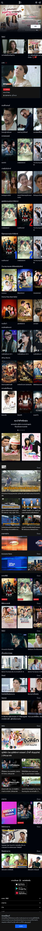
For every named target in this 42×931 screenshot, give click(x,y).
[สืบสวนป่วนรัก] (31, 447)
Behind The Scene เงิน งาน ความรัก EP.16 (13, 672)
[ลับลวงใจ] (25, 402)
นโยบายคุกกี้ (27, 922)
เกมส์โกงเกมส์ (20, 228)
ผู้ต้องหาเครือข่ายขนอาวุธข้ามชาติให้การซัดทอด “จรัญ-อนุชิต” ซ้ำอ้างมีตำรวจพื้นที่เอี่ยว (11, 512)
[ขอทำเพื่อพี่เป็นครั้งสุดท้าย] (14, 46)
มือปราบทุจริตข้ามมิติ (7, 385)
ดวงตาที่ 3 (36, 415)
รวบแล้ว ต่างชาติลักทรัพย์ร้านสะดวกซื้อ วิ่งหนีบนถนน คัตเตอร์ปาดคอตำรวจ (31, 528)
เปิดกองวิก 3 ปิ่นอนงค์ (33, 870)
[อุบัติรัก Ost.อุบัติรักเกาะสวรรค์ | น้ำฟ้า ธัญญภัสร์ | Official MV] (21, 739)
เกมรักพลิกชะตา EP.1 (7, 354)
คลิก (35, 26)
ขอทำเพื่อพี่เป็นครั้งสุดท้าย (8, 55)
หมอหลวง (4, 293)
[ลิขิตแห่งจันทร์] (25, 280)
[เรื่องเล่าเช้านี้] (14, 543)
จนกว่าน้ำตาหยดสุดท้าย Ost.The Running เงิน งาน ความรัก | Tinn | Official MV (31, 790)
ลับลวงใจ (19, 415)
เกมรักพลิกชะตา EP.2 (23, 354)
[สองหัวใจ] (9, 150)
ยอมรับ (21, 926)
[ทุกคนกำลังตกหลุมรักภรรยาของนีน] (25, 182)
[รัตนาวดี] (11, 447)
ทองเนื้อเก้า (4, 324)
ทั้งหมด (38, 468)
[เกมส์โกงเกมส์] (25, 215)
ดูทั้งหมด (14, 95)
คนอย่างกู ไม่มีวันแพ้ (22, 132)
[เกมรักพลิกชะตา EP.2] (25, 341)
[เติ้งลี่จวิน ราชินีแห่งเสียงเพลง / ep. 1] (9, 617)
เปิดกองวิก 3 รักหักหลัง (7, 870)
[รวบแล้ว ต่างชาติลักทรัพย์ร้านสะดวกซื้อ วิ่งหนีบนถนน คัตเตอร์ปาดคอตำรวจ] (31, 520)
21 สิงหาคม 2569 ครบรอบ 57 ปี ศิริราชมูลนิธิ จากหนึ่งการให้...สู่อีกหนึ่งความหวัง (14, 718)
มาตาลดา (35, 324)
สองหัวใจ (4, 163)
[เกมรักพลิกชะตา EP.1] (9, 341)
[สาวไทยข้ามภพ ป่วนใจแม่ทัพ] (25, 371)
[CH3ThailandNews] (14, 563)
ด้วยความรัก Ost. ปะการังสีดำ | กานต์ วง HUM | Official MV (10, 790)
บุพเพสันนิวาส (21, 324)
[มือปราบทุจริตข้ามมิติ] (9, 371)
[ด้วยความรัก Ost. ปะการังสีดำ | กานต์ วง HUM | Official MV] (11, 781)
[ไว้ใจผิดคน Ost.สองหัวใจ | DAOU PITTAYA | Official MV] (11, 764)
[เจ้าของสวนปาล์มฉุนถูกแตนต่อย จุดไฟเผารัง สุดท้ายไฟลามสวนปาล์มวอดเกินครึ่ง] (21, 481)
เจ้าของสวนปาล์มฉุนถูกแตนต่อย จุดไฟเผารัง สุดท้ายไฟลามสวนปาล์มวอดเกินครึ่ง (21, 495)
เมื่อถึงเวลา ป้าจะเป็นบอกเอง (35, 649)
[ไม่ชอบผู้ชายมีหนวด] (9, 119)
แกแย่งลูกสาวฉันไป (6, 195)
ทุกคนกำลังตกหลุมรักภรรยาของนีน (24, 196)
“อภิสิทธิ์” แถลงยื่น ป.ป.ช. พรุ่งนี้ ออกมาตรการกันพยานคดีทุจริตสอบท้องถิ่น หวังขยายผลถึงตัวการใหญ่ (31, 512)
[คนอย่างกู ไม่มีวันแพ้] (25, 119)
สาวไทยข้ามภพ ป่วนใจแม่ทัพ (24, 385)
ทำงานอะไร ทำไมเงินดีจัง (7, 649)
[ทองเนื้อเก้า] (9, 310)
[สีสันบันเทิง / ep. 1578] (9, 813)
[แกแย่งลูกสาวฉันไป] (9, 182)
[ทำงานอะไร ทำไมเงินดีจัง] (14, 640)
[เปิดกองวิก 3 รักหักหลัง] (14, 861)
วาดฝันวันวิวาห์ (21, 163)
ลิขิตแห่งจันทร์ (20, 293)
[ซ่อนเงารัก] (9, 402)
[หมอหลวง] (9, 280)
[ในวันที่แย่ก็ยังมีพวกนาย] (14, 685)
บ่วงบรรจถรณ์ (37, 293)
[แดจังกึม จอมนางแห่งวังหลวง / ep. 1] (25, 617)
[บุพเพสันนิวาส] (25, 310)
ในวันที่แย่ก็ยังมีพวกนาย (8, 694)
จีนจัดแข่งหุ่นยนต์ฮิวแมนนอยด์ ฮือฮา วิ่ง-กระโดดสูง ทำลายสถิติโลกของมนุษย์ (11, 528)
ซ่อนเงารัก (4, 415)
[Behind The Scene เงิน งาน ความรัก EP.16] (14, 663)
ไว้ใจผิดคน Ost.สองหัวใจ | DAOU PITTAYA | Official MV (11, 772)
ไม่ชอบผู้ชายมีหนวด (6, 132)
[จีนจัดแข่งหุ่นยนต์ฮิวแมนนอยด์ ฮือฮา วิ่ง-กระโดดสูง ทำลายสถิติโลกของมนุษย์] (11, 520)
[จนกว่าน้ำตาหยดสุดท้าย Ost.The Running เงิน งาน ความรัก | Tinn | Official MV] (31, 781)
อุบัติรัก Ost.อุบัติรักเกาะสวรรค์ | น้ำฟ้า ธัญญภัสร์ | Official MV (21, 754)
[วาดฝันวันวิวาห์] (25, 150)
